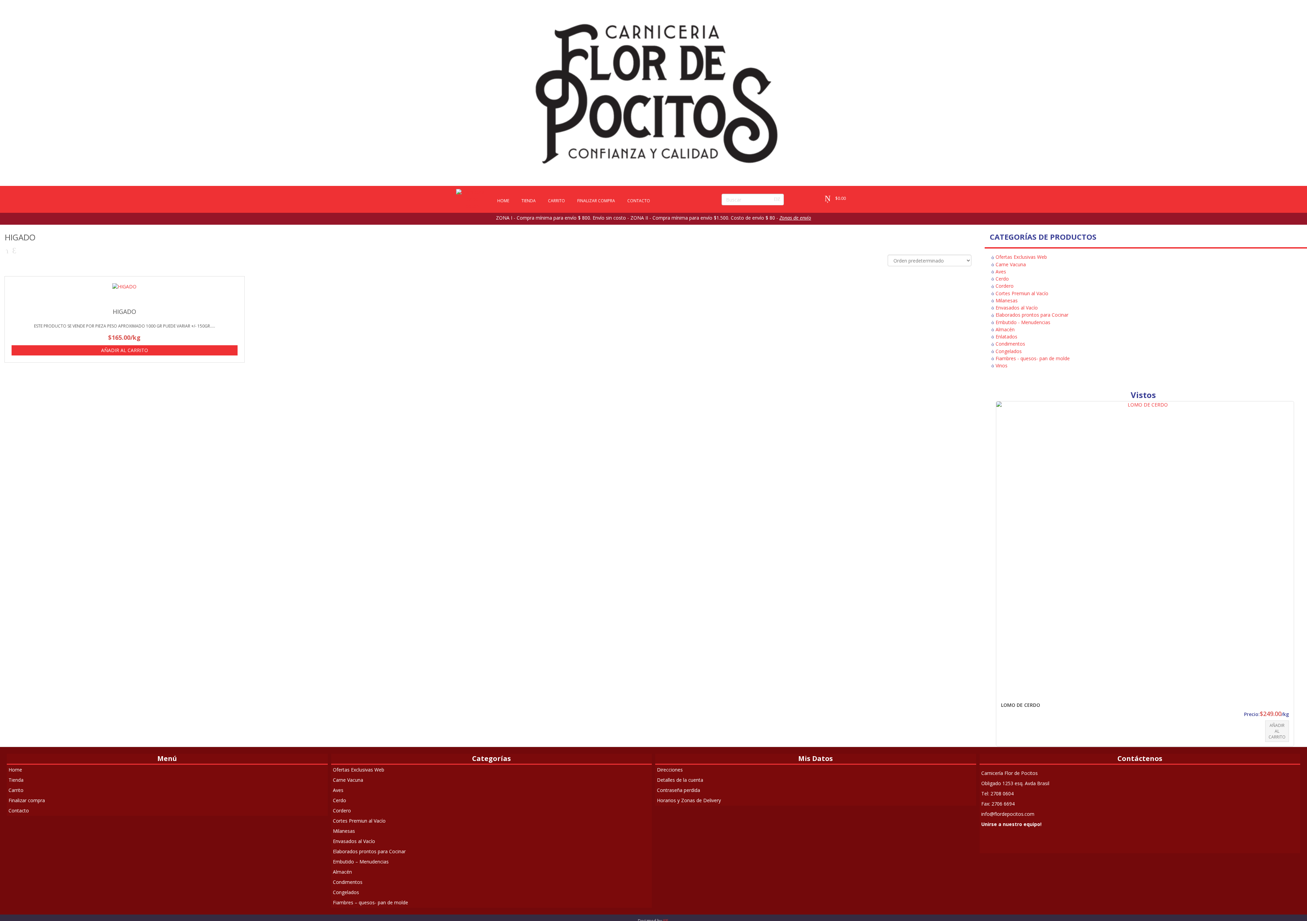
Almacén (1005, 329)
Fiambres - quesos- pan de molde (1033, 358)
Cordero (1005, 286)
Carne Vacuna (1011, 264)
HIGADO (124, 311)
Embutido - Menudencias (1023, 322)
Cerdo (1002, 278)
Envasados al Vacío (1017, 307)
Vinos (1001, 365)
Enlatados (1006, 336)
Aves (1001, 271)
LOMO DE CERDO (1020, 705)
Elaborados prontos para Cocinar (1032, 315)
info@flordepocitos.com (1007, 814)
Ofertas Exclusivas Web (1021, 257)
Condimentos (1010, 343)
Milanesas (1007, 300)
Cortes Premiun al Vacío (1022, 293)
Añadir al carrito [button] (124, 350)
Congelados (1009, 351)
